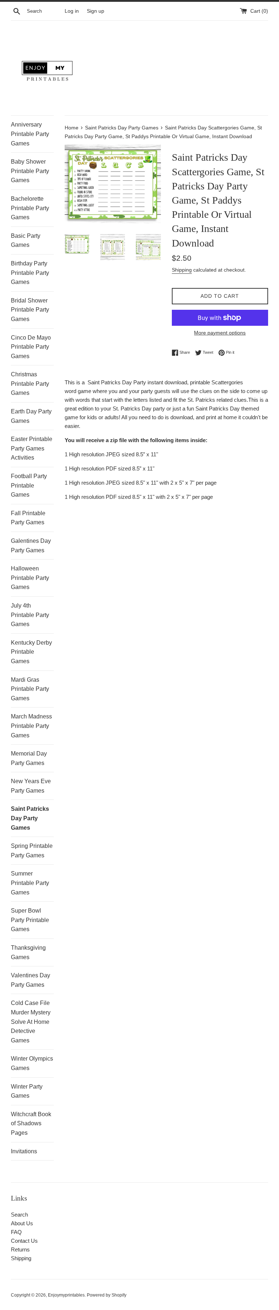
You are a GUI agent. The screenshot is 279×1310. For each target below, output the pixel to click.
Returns (20, 1249)
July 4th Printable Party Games (30, 614)
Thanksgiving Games (28, 952)
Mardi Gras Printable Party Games (30, 689)
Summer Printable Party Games (30, 882)
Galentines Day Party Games (31, 545)
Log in (72, 11)
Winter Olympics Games (32, 1063)
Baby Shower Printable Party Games (30, 171)
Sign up (95, 11)
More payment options (220, 333)
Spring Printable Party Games (32, 850)
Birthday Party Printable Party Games (30, 272)
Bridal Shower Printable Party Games (30, 309)
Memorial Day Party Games (29, 758)
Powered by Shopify (106, 1295)
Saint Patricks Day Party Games (30, 818)
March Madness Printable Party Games (31, 725)
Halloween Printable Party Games (30, 577)
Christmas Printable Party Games (30, 383)
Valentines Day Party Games (30, 980)
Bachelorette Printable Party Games (30, 208)
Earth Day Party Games (31, 416)
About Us (22, 1223)
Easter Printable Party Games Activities (31, 448)
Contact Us (24, 1241)
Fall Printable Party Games (28, 518)
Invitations (24, 1151)
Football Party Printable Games (29, 485)
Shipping (182, 270)
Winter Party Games (27, 1091)
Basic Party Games (25, 240)
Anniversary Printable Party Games (30, 133)
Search (19, 1214)
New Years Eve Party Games (31, 786)
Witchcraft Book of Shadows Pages (31, 1123)
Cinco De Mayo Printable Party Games (31, 346)
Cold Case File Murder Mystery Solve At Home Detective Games (30, 1021)
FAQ (16, 1232)
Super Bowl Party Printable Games (30, 920)
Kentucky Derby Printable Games (31, 652)
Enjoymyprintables (66, 1295)
